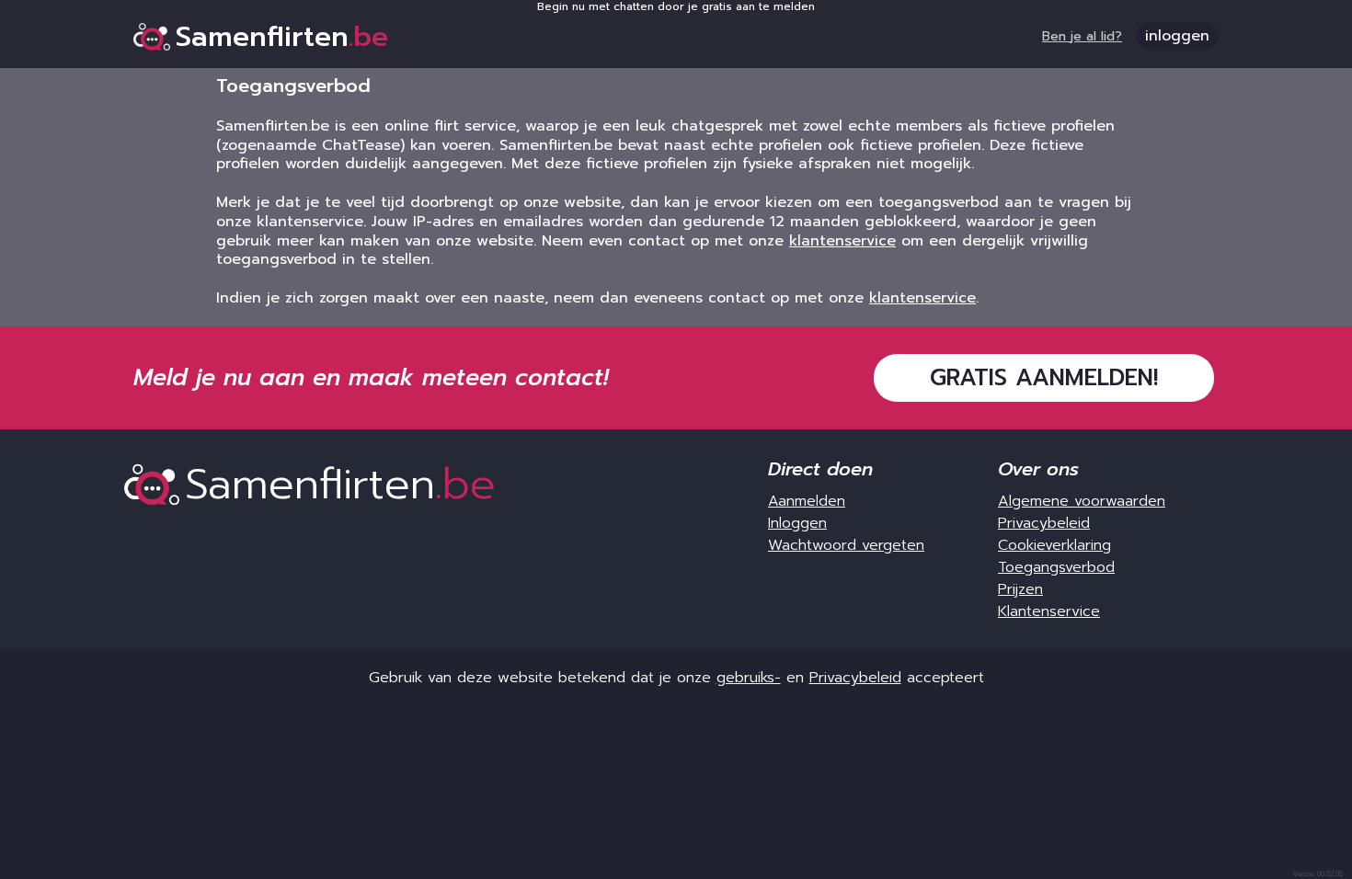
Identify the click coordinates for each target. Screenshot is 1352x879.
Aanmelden (806, 501)
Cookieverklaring (1054, 545)
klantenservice (842, 241)
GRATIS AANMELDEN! (1044, 377)
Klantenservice (1049, 611)
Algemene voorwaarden (1081, 501)
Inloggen (797, 523)
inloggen (1177, 36)
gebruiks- (748, 678)
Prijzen (1020, 589)
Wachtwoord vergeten (846, 545)
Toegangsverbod (1056, 567)
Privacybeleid (1044, 523)
